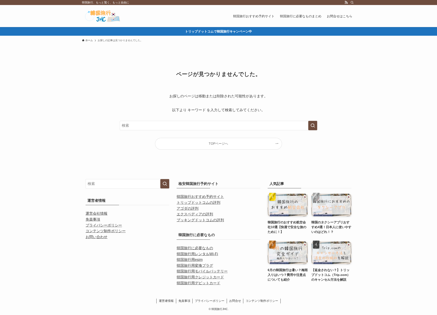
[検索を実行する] (312, 125)
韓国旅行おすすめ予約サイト (200, 197)
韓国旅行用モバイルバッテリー (202, 271)
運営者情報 (166, 300)
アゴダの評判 (187, 208)
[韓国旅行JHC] (106, 16)
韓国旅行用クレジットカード (200, 277)
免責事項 (93, 219)
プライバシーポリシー (104, 225)
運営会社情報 (96, 213)
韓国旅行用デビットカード (198, 283)
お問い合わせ (96, 237)
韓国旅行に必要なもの (195, 248)
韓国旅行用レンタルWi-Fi (197, 254)
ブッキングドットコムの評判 (200, 220)
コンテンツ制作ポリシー (106, 231)
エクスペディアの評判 (195, 214)
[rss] (346, 2)
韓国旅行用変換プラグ (195, 265)
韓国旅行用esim (190, 260)
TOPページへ (218, 143)
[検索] (352, 2)
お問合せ (235, 300)
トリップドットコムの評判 (198, 202)
